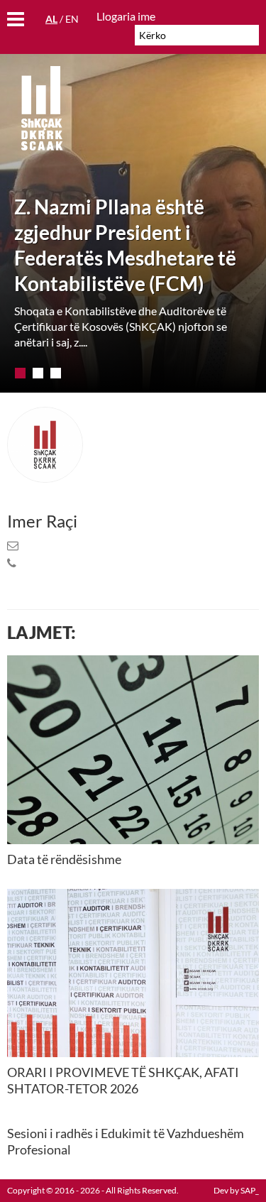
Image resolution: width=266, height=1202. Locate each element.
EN (72, 19)
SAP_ (249, 1190)
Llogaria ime (125, 16)
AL (51, 19)
